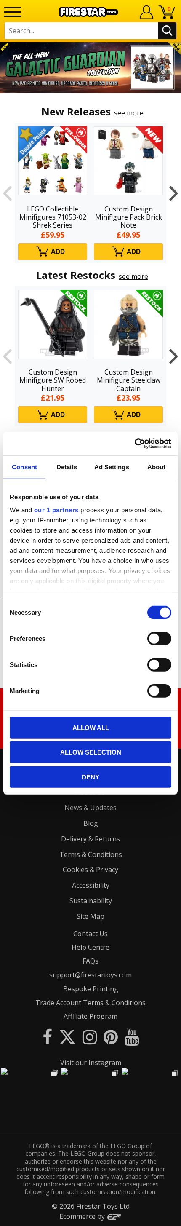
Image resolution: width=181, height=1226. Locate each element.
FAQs (90, 961)
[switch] (159, 638)
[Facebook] (47, 1036)
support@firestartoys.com (90, 975)
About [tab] (156, 466)
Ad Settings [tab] (111, 466)
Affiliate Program (90, 1016)
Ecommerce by (82, 1216)
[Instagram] (90, 1036)
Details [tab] (66, 466)
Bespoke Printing (90, 988)
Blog (90, 823)
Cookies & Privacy (90, 869)
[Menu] (12, 12)
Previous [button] (7, 193)
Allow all (90, 727)
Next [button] (173, 193)
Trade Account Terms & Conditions (90, 1002)
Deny (90, 776)
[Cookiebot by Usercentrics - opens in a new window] (134, 443)
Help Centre (90, 947)
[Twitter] (67, 1036)
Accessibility (90, 885)
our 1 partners (56, 510)
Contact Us (90, 933)
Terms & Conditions (90, 854)
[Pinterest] (111, 1036)
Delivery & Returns (90, 838)
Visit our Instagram (90, 1062)
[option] (90, 67)
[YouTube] (132, 1036)
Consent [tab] (24, 466)
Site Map (90, 916)
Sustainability (90, 900)
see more (129, 113)
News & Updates (90, 807)
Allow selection (90, 752)
